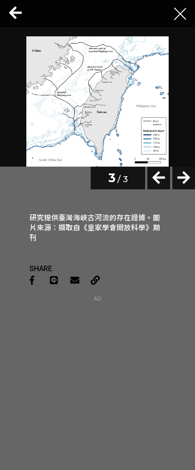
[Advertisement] (97, 359)
